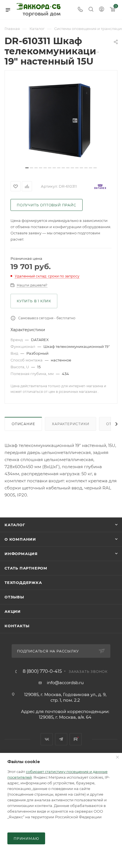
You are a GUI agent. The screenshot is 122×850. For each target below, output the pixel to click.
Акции (13, 611)
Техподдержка (23, 582)
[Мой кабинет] (101, 9)
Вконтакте (47, 739)
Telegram (61, 739)
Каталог (15, 525)
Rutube (76, 739)
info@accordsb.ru (65, 682)
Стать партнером (26, 568)
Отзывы (14, 597)
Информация (21, 553)
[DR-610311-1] (61, 120)
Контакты (17, 626)
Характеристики (70, 424)
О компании (20, 539)
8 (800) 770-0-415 (42, 671)
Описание (23, 424)
